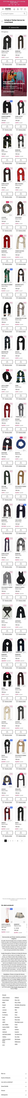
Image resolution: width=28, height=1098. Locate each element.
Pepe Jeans (17, 1019)
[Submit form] (24, 13)
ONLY (16, 1012)
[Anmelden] (18, 9)
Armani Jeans (21, 987)
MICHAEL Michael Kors (20, 1005)
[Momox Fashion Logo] (8, 9)
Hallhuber (4, 1032)
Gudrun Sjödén (5, 1027)
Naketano (17, 1007)
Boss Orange (14, 987)
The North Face (18, 1034)
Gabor (3, 1019)
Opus (16, 1014)
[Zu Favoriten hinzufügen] (25, 350)
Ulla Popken (17, 1039)
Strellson (17, 1029)
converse (4, 1009)
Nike (16, 1009)
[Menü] (2, 9)
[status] (14, 31)
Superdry (17, 1032)
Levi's (3, 1045)
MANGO (17, 997)
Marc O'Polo (18, 1002)
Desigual (4, 1012)
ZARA (16, 1044)
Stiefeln (18, 979)
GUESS (4, 1029)
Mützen (5, 979)
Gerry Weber (5, 1024)
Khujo (3, 1042)
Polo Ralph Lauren (19, 1022)
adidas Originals (6, 997)
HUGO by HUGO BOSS (6, 1040)
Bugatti (4, 1005)
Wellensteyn (17, 1041)
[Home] (2, 21)
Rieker (16, 1027)
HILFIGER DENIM (6, 1034)
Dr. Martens (5, 1014)
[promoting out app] (14, 82)
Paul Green (17, 1017)
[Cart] (25, 9)
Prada (16, 1024)
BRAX (3, 1002)
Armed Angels (5, 1000)
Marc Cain (17, 1000)
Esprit (3, 1017)
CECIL (3, 1007)
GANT (3, 1022)
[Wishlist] (21, 9)
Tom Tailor (17, 1036)
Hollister (4, 1036)
